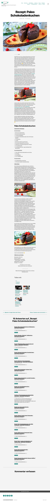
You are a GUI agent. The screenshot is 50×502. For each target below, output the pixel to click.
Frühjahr (24, 294)
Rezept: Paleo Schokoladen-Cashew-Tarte (25, 291)
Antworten (16, 332)
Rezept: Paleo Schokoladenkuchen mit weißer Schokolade (18, 291)
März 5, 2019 (22, 18)
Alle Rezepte (17, 295)
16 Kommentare (28, 18)
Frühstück (17, 305)
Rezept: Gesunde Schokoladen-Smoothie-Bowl (18, 302)
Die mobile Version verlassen (25, 491)
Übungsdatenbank (34, 4)
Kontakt (43, 4)
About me (40, 4)
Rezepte (28, 4)
